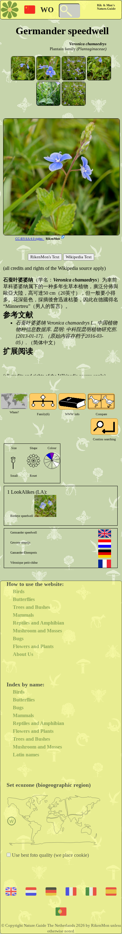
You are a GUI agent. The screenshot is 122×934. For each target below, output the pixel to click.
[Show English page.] (104, 533)
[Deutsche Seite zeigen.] (104, 554)
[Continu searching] (104, 426)
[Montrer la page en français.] (104, 564)
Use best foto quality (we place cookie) (50, 855)
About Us (23, 654)
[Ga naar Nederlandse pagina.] (104, 543)
